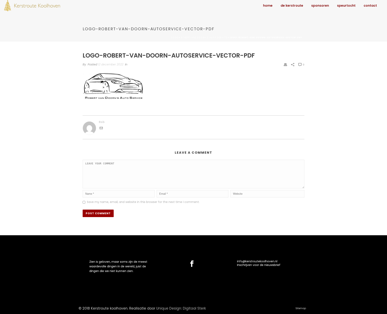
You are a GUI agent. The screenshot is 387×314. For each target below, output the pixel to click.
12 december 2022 (110, 64)
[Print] (285, 64)
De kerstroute (292, 5)
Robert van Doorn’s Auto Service (204, 37)
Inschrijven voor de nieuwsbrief (258, 265)
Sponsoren (320, 5)
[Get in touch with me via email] (101, 129)
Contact (370, 5)
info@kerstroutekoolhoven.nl (257, 261)
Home (268, 5)
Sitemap (300, 308)
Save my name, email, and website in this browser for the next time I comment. (143, 202)
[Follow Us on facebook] (192, 263)
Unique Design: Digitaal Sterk (181, 308)
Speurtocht (346, 5)
